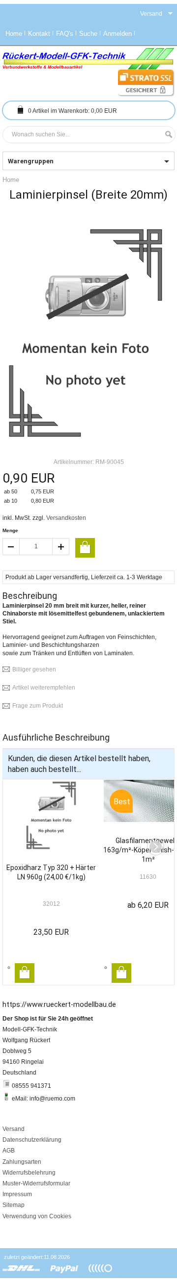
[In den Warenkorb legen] (85, 548)
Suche (88, 33)
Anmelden (117, 33)
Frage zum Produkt (37, 705)
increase (61, 546)
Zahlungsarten (21, 1161)
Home (13, 33)
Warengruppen (31, 161)
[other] (100, 1268)
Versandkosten (66, 517)
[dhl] (21, 1268)
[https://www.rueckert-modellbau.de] (88, 59)
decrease (10, 546)
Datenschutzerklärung (31, 1139)
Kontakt (39, 33)
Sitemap (13, 1205)
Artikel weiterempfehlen (43, 687)
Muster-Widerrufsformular (36, 1183)
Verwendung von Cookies (36, 1216)
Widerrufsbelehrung (29, 1172)
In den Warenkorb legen (24, 973)
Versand (13, 1129)
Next (155, 846)
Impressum (17, 1194)
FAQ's (64, 33)
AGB (8, 1150)
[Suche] (166, 135)
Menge (10, 530)
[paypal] (64, 1268)
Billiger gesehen (34, 669)
